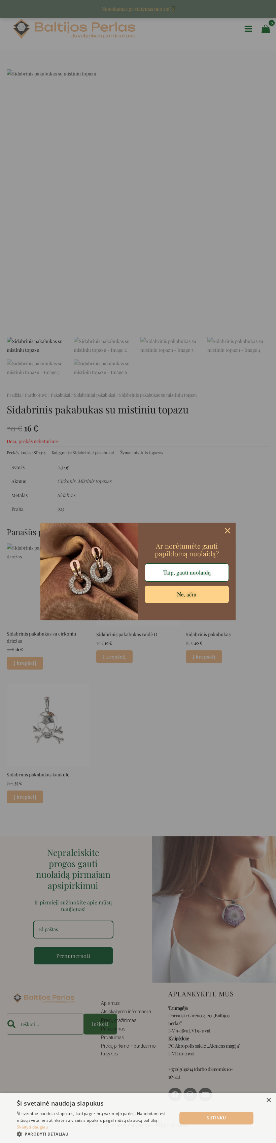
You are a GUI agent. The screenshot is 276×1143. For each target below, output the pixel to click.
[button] (94, 1134)
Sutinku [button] (216, 1118)
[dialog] (138, 1118)
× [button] (268, 1100)
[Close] (227, 531)
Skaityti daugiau (32, 1127)
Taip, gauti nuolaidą (187, 572)
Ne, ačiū (187, 594)
